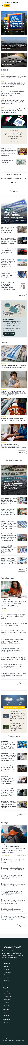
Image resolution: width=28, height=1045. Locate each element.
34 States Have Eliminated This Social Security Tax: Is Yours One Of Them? (13, 366)
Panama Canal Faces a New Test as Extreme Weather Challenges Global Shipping (17, 727)
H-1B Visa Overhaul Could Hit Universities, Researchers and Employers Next (11, 62)
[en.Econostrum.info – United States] (11, 2)
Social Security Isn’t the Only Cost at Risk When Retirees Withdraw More (8, 549)
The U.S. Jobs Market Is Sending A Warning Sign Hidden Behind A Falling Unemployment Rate (8, 757)
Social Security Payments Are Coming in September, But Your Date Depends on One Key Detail (9, 537)
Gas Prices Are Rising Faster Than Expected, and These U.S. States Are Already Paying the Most (13, 901)
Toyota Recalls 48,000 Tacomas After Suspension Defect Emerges (8, 251)
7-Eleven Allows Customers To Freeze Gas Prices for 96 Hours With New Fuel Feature (13, 917)
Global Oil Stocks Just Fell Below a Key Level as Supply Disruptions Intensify (13, 860)
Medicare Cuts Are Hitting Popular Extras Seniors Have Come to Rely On (13, 658)
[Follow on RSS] (15, 182)
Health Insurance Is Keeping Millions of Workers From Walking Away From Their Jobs (8, 792)
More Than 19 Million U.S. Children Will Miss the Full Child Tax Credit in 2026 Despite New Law (13, 393)
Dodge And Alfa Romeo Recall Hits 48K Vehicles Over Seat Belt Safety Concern (8, 240)
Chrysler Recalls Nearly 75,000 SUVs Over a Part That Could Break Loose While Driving (14, 46)
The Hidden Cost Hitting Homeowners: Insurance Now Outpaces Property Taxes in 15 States (13, 446)
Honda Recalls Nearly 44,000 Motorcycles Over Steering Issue (8, 274)
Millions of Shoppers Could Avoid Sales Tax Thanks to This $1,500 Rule (13, 419)
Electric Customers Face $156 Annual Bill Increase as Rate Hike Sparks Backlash (11, 893)
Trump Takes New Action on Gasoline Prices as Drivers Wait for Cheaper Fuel (12, 877)
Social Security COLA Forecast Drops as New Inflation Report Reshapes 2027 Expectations (12, 641)
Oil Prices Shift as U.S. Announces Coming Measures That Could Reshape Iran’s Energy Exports (13, 849)
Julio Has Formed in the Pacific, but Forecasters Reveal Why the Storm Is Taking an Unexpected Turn (17, 716)
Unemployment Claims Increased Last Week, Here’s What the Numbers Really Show (8, 745)
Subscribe (7, 5)
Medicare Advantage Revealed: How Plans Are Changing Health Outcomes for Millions (13, 110)
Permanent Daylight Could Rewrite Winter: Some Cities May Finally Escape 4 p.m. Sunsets (8, 151)
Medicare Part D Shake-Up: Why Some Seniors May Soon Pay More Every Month (9, 560)
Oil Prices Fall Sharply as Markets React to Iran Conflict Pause (13, 885)
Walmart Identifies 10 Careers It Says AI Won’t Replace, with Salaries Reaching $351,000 (8, 804)
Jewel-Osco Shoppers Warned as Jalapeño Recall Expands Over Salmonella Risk (8, 263)
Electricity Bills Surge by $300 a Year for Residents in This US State (12, 869)
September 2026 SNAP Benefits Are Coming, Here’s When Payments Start (8, 511)
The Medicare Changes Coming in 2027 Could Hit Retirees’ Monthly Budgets (13, 616)
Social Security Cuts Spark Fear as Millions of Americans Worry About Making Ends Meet (14, 605)
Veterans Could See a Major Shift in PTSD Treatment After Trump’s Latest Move (13, 632)
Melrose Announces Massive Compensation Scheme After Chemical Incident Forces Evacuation (14, 135)
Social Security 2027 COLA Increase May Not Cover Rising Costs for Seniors (13, 675)
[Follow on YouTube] (12, 182)
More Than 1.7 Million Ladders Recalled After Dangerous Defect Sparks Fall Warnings (8, 286)
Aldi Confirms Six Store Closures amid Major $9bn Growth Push (14, 25)
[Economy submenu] (10, 966)
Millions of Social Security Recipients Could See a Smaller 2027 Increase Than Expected (14, 215)
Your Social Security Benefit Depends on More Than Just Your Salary (9, 500)
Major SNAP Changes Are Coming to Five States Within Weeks (14, 624)
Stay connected (9, 333)
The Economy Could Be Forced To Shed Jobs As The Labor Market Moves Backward (8, 780)
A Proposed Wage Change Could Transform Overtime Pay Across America (8, 768)
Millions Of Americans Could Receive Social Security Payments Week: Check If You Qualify (12, 666)
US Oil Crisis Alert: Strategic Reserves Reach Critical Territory (12, 910)
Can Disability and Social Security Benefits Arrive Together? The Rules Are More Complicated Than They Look (9, 524)
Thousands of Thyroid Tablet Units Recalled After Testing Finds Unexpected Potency (12, 102)
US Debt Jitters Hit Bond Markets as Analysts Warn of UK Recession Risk (9, 229)
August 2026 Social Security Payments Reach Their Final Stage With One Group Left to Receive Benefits (14, 485)
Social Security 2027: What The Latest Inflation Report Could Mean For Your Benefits (12, 650)
